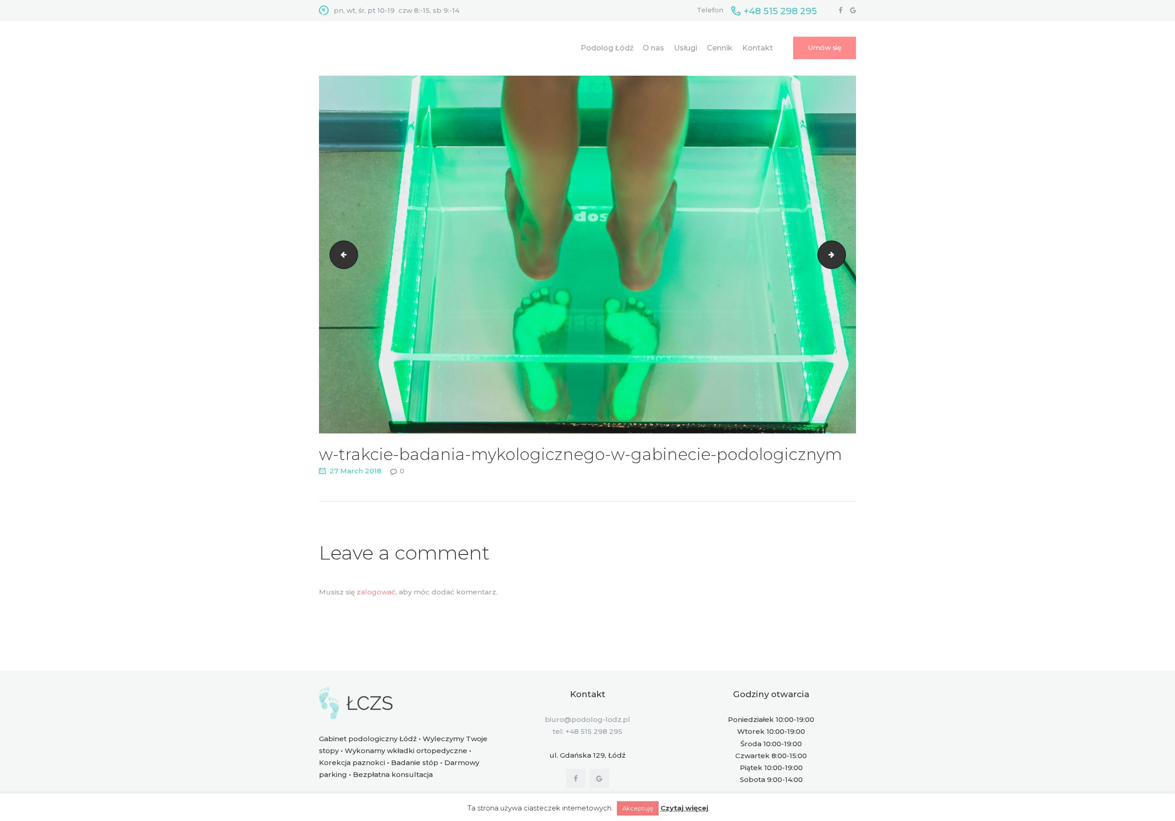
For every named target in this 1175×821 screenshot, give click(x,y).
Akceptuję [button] (637, 808)
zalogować (376, 592)
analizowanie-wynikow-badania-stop (340, 254)
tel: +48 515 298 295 (587, 731)
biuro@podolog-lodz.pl (587, 719)
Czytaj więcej (684, 808)
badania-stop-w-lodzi (842, 254)
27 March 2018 (355, 470)
